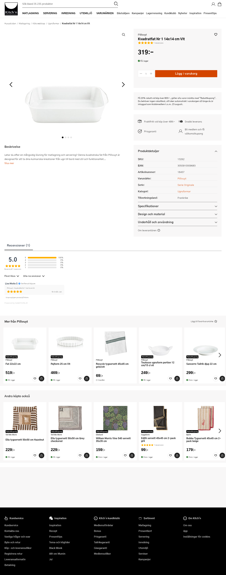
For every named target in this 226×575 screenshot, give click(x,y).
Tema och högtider (59, 542)
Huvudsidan (10, 23)
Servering (144, 536)
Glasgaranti (100, 548)
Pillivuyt (142, 34)
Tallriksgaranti (102, 542)
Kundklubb (170, 13)
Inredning (144, 542)
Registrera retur (13, 553)
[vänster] (11, 85)
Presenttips (210, 13)
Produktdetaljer (148, 151)
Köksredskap (39, 23)
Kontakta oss (11, 531)
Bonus (97, 531)
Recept (53, 531)
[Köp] (41, 378)
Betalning (9, 565)
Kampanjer (138, 13)
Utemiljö (143, 548)
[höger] (123, 85)
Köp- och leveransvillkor (18, 548)
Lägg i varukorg (186, 73)
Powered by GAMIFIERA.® (16, 303)
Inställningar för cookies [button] (196, 536)
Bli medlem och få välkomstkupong (194, 131)
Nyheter (182, 13)
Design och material (151, 214)
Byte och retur (12, 542)
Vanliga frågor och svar (17, 536)
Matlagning (24, 23)
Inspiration (195, 13)
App (185, 531)
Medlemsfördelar (103, 525)
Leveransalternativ (15, 559)
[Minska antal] (141, 73)
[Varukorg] (220, 4)
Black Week (55, 548)
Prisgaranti (150, 131)
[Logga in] (213, 4)
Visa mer (9, 163)
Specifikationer (148, 206)
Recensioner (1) (18, 245)
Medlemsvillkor (102, 553)
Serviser (143, 553)
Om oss (187, 525)
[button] (215, 34)
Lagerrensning (154, 13)
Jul (50, 559)
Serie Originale (186, 185)
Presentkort (145, 531)
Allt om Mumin (57, 553)
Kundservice (11, 525)
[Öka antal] (151, 73)
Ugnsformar (53, 23)
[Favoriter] (35, 378)
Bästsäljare (123, 13)
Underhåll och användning (155, 222)
